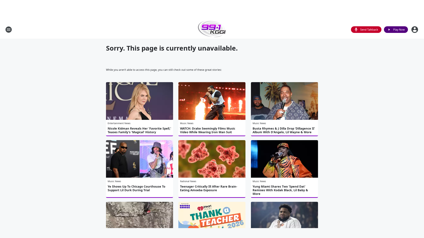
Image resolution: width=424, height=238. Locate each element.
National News (188, 181)
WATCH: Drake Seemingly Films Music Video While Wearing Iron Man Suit (207, 130)
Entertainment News (119, 123)
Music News (186, 123)
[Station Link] (212, 29)
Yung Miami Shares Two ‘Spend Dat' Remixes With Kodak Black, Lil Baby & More (280, 190)
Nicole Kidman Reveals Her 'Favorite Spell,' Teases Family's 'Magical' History (139, 130)
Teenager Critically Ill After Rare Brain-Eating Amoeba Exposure (208, 188)
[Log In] (415, 29)
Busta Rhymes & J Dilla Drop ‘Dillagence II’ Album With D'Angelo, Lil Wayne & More (284, 130)
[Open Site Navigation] (8, 29)
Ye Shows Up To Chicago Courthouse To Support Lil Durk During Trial (136, 188)
